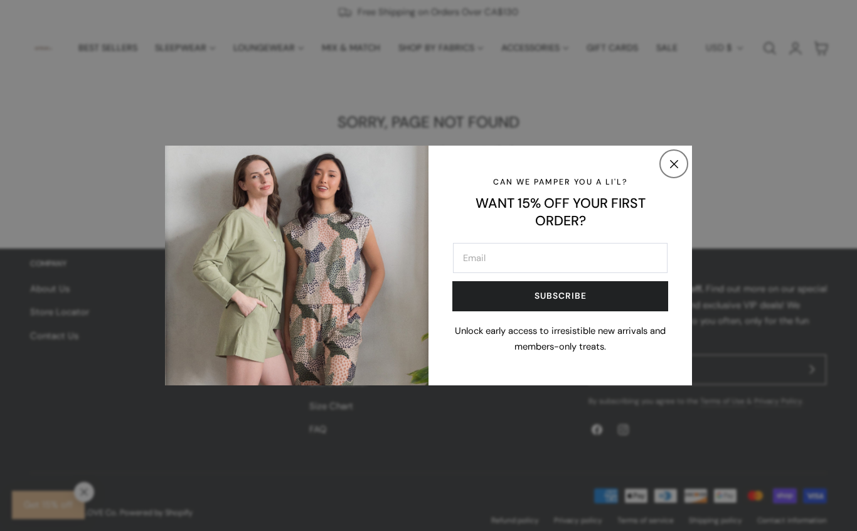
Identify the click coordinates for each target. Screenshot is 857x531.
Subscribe (561, 295)
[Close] (674, 164)
